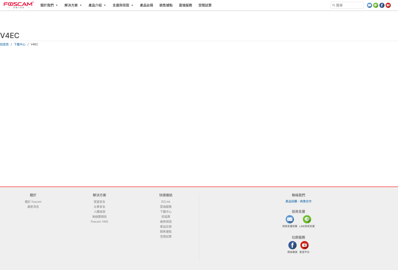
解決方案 (71, 5)
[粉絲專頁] (382, 5)
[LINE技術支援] (375, 5)
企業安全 (99, 206)
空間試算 (205, 5)
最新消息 (33, 206)
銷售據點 (166, 5)
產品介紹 (95, 5)
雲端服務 (185, 5)
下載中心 (19, 44)
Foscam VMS (99, 221)
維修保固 (166, 221)
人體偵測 (99, 211)
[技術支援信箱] (369, 5)
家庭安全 (99, 201)
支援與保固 (121, 5)
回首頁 (4, 44)
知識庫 (165, 216)
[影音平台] (388, 5)
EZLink (165, 201)
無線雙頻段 (99, 216)
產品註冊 (146, 5)
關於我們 (47, 5)
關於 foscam (33, 201)
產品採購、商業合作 (298, 201)
